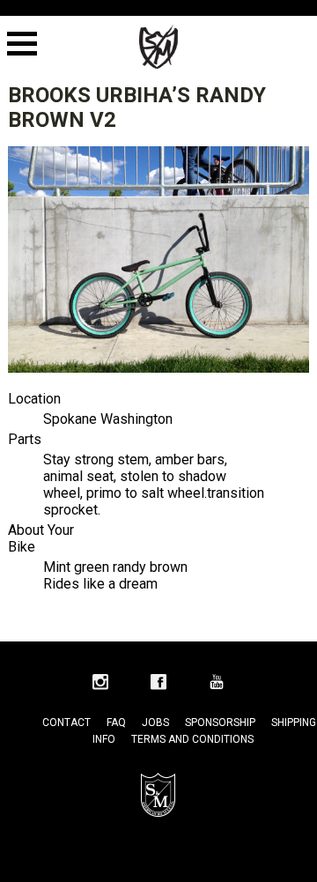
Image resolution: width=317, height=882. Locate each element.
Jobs (155, 722)
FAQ (116, 722)
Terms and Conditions (192, 739)
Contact (66, 722)
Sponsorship (220, 722)
